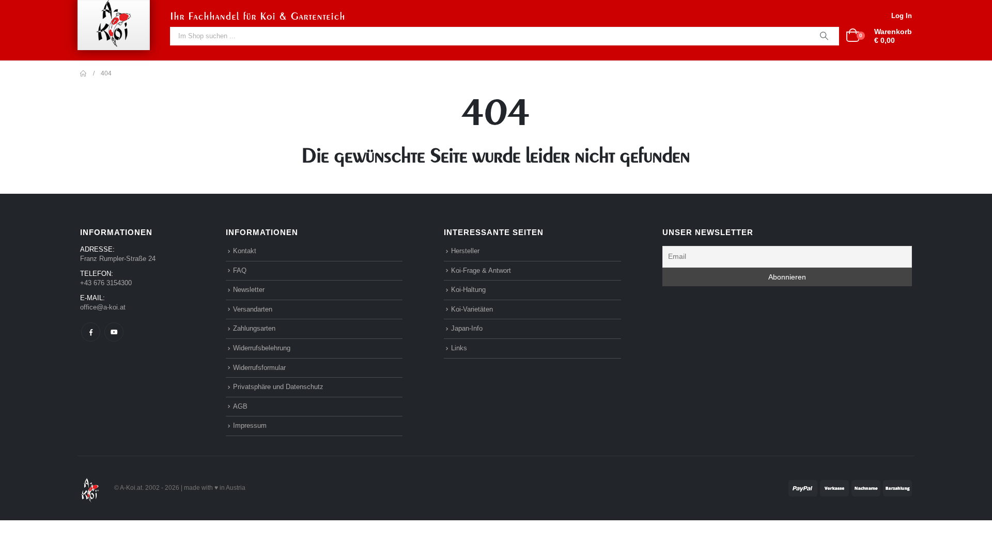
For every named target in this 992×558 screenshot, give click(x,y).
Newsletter (249, 289)
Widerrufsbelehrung (261, 348)
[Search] (824, 36)
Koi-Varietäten (472, 309)
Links (459, 348)
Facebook (90, 332)
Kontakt (244, 251)
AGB (240, 406)
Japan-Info (467, 328)
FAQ (239, 270)
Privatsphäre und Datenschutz (278, 387)
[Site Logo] (90, 487)
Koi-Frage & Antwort (481, 270)
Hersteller (465, 251)
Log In (901, 16)
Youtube (113, 332)
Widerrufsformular (259, 367)
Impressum (250, 425)
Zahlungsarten (254, 328)
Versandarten (252, 309)
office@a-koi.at (103, 307)
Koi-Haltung (468, 289)
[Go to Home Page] (83, 73)
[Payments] (850, 487)
